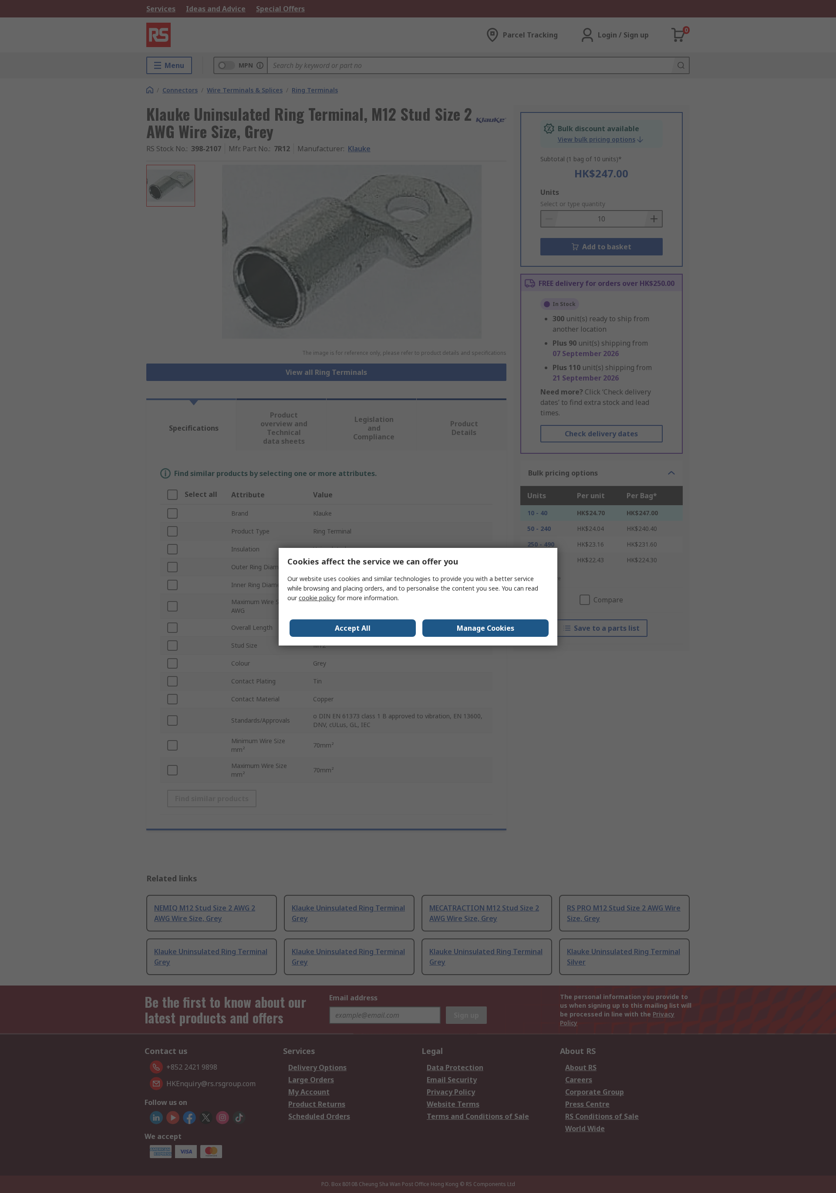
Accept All (353, 628)
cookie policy (317, 598)
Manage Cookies (485, 628)
